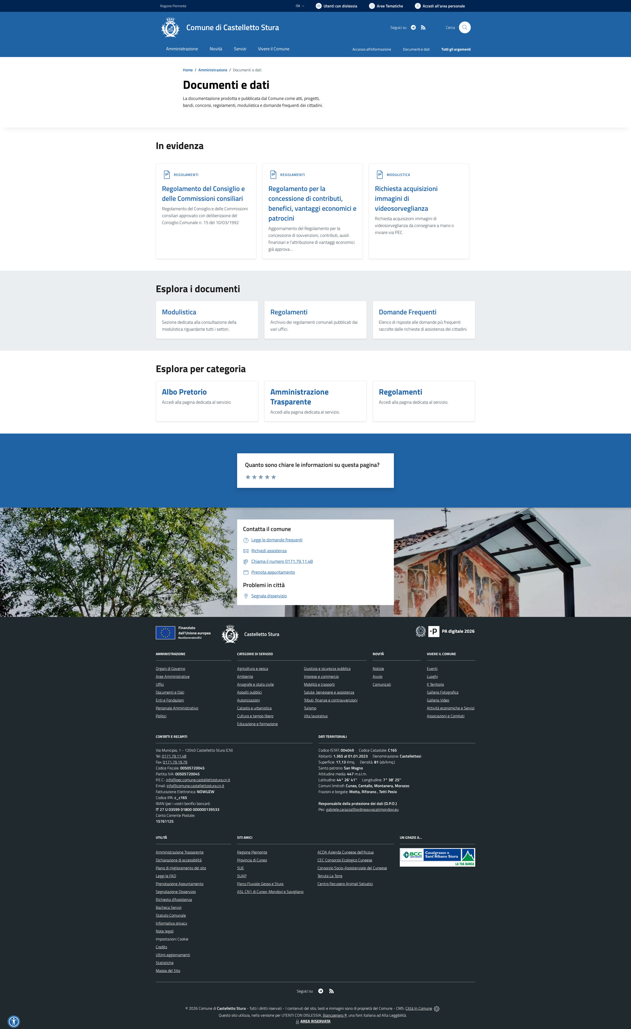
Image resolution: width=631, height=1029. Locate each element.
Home (188, 70)
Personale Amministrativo (177, 708)
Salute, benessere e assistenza (329, 692)
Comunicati (382, 684)
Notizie (378, 668)
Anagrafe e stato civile (255, 684)
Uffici (160, 684)
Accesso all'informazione (371, 49)
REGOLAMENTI (186, 174)
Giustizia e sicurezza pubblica (327, 668)
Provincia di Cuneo (252, 860)
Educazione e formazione (257, 724)
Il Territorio (435, 684)
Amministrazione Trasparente (180, 852)
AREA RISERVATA (315, 1021)
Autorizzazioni (248, 700)
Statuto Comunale (171, 915)
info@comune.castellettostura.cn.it (195, 786)
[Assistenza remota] (436, 1008)
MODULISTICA (398, 174)
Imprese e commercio (321, 676)
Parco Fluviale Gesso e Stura (260, 884)
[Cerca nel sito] (465, 27)
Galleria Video (438, 700)
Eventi (432, 668)
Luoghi (432, 676)
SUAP (241, 876)
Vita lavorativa (316, 716)
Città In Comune (418, 1008)
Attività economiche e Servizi (450, 708)
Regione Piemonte (173, 5)
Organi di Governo (170, 668)
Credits (161, 947)
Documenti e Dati (170, 692)
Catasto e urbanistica (254, 708)
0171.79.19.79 (175, 762)
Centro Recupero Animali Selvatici (345, 884)
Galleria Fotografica (442, 692)
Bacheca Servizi (168, 907)
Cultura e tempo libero (255, 716)
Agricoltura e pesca (252, 668)
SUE (240, 868)
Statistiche (165, 963)
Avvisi (377, 676)
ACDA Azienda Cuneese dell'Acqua (345, 852)
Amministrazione (212, 70)
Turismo (310, 708)
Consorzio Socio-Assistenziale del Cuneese (352, 868)
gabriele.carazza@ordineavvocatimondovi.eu (362, 809)
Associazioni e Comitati (445, 716)
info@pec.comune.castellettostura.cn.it (198, 780)
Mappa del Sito (168, 970)
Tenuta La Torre (329, 876)
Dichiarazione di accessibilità (179, 860)
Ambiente (245, 676)
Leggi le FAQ (166, 876)
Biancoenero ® (335, 1015)
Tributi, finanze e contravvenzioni (330, 700)
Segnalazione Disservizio (176, 892)
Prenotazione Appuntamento (179, 884)
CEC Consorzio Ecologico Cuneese (344, 860)
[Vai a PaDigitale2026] (445, 631)
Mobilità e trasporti (319, 684)
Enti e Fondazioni (170, 700)
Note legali (165, 931)
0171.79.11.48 (174, 756)
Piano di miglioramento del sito (181, 868)
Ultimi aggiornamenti (173, 955)
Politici (161, 716)
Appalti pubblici (249, 692)
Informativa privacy (171, 923)
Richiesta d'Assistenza (174, 899)
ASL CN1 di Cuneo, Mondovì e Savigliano (270, 892)
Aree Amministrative (173, 676)
